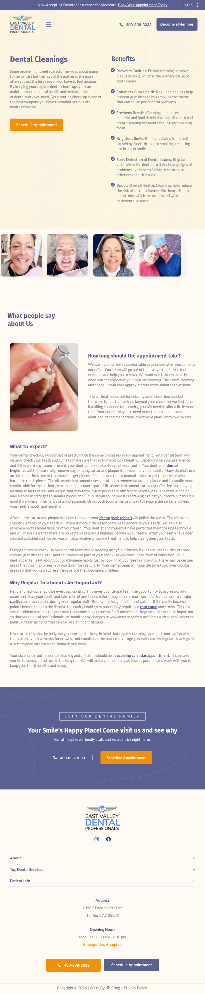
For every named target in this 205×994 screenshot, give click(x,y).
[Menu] (48, 24)
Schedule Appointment (126, 758)
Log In (187, 5)
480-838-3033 (72, 758)
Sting (116, 988)
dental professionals (115, 518)
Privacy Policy (135, 988)
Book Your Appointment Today (143, 5)
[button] (96, 839)
